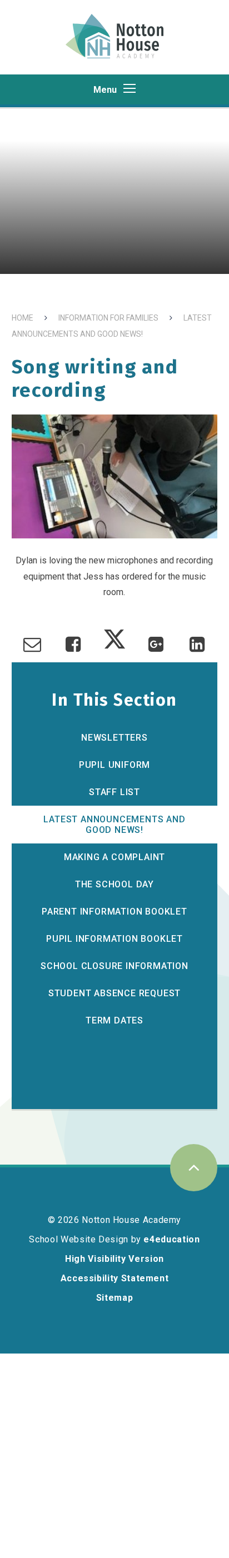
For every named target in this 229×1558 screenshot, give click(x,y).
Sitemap (114, 1297)
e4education (171, 1239)
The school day (114, 884)
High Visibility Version (114, 1259)
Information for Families (108, 317)
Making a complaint (114, 857)
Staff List (114, 792)
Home (22, 317)
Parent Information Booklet (114, 911)
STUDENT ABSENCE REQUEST (114, 993)
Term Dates (114, 1020)
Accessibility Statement (115, 1278)
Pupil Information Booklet (114, 938)
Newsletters (114, 737)
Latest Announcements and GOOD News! (114, 824)
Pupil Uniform (114, 765)
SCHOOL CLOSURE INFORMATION (114, 966)
